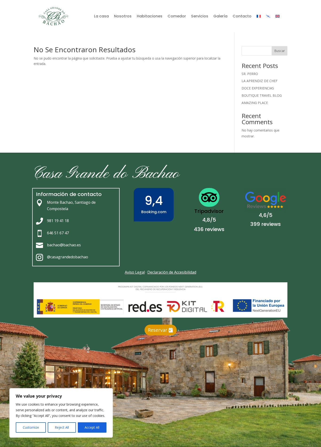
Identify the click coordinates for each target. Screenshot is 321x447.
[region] (61, 413)
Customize (31, 427)
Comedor (177, 16)
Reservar (157, 330)
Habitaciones (149, 16)
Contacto (242, 16)
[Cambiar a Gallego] (268, 16)
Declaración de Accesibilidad (171, 272)
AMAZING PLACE (255, 102)
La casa (101, 16)
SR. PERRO (250, 74)
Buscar (279, 50)
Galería (220, 16)
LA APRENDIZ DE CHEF (260, 81)
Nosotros (123, 16)
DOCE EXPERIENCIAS (258, 88)
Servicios (199, 16)
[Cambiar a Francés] (259, 16)
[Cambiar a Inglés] (277, 16)
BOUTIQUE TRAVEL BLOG (262, 95)
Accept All (92, 427)
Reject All (62, 427)
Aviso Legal (135, 272)
